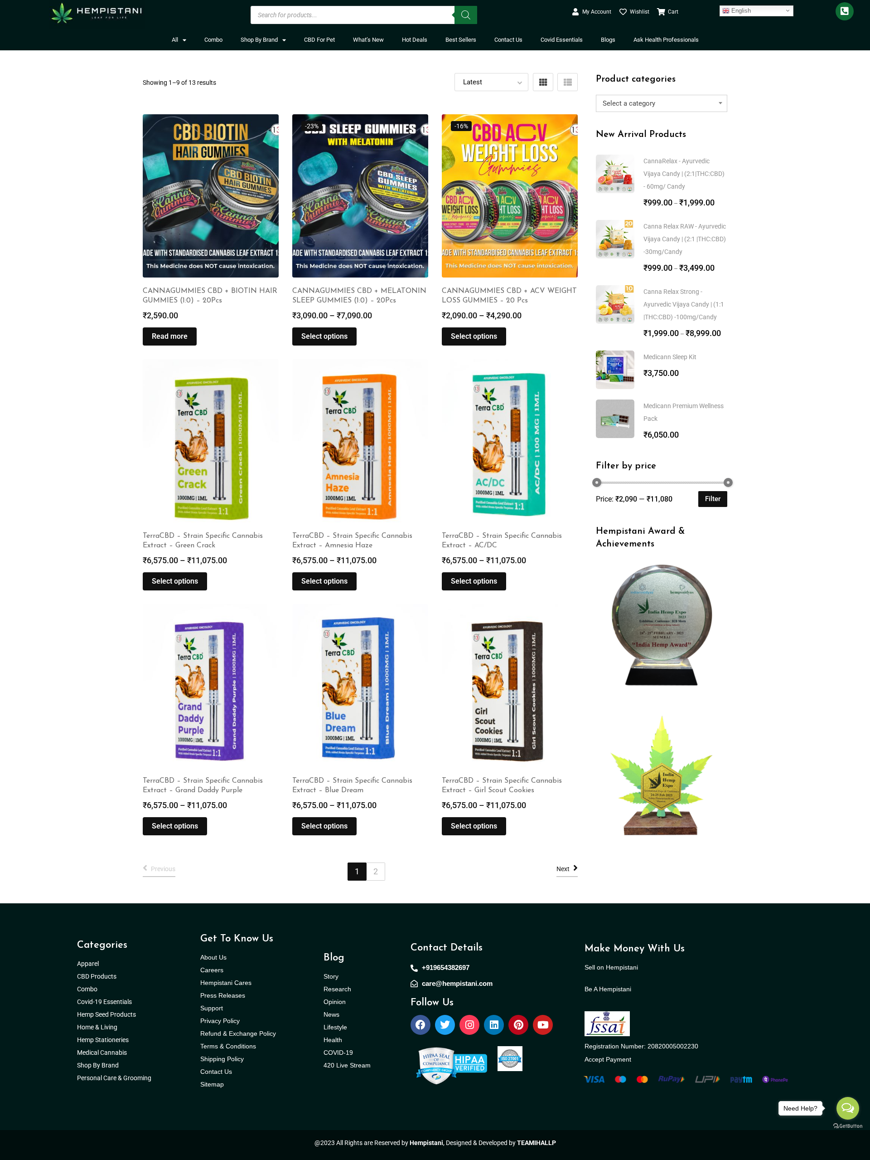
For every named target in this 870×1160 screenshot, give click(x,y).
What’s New (368, 39)
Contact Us (508, 39)
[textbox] (661, 103)
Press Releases (222, 995)
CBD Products (96, 976)
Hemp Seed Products (108, 1014)
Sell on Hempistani (611, 967)
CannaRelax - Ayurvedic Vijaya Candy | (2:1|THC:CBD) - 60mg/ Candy (684, 173)
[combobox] (661, 103)
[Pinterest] (518, 1025)
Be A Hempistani (608, 989)
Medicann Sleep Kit (669, 357)
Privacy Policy (220, 1020)
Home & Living (98, 1027)
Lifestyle (335, 1027)
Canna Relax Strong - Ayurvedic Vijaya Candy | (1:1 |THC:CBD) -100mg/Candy (683, 304)
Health (333, 1039)
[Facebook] (420, 1025)
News (331, 1014)
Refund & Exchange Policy (238, 1033)
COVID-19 (338, 1052)
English (740, 10)
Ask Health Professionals (666, 39)
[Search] (465, 15)
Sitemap (212, 1084)
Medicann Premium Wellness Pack (683, 412)
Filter (712, 499)
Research (337, 989)
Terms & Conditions (228, 1046)
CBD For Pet (319, 39)
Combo (213, 39)
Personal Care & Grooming (114, 1078)
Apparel (88, 963)
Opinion (335, 1001)
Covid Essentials (562, 39)
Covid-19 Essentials (109, 1001)
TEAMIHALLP (536, 1142)
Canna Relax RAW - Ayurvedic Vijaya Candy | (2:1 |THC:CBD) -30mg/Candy (684, 239)
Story (331, 976)
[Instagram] (469, 1025)
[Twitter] (445, 1025)
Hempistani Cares (225, 982)
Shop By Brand (259, 39)
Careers (211, 970)
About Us (213, 957)
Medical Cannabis (102, 1052)
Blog (334, 958)
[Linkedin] (494, 1025)
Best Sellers (460, 39)
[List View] (567, 82)
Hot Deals (414, 39)
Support (211, 1008)
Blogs (608, 39)
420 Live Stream (347, 1065)
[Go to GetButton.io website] (847, 1125)
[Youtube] (543, 1025)
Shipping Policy (222, 1059)
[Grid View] (543, 82)
